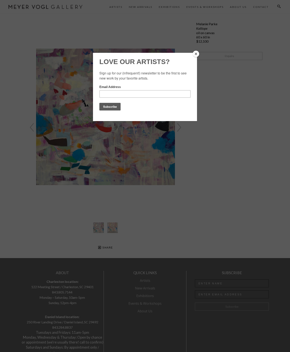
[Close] (196, 54)
